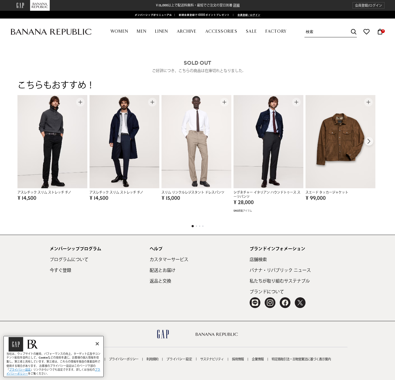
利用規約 (152, 359)
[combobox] (331, 31)
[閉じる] (97, 344)
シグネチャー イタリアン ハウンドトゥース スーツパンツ (267, 194)
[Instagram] (270, 302)
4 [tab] (202, 226)
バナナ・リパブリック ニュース (280, 270)
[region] (53, 356)
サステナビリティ (212, 359)
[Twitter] (300, 302)
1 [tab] (193, 226)
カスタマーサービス (169, 260)
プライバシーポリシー (123, 359)
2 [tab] (196, 226)
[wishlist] (366, 32)
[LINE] (255, 302)
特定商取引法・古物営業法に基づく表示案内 (301, 359)
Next (369, 141)
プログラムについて (69, 260)
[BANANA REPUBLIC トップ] (51, 32)
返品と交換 (160, 281)
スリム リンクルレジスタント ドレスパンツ (192, 192)
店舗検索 (258, 260)
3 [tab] (199, 226)
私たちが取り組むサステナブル (280, 281)
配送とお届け (162, 270)
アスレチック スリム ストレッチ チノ (44, 192)
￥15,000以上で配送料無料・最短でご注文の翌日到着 (197, 5)
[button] (368, 5)
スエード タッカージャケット (327, 192)
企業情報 (258, 359)
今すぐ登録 (60, 270)
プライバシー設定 (179, 359)
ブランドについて (267, 292)
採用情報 (238, 359)
